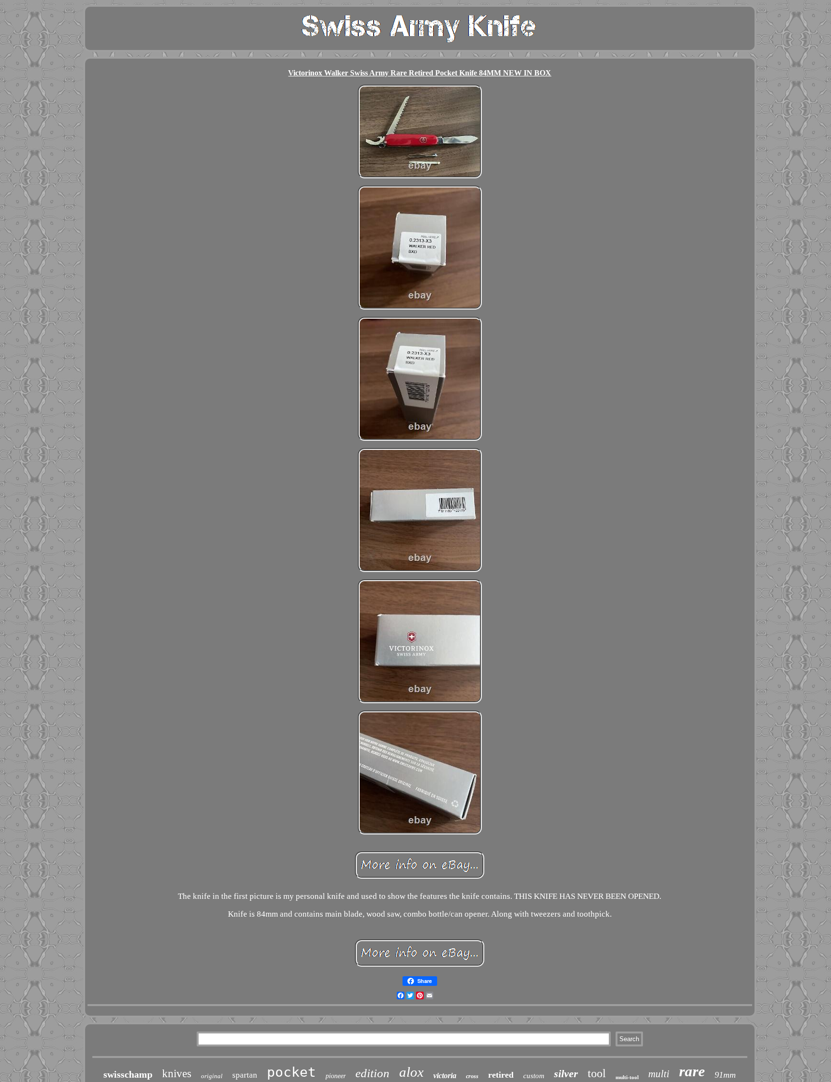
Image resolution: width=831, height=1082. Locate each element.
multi (658, 1074)
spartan (244, 1075)
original (212, 1076)
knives (176, 1074)
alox (411, 1072)
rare (692, 1071)
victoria (444, 1075)
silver (566, 1074)
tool (597, 1073)
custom (533, 1076)
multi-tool (627, 1077)
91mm (725, 1075)
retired (501, 1075)
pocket (291, 1072)
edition (372, 1073)
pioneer (336, 1076)
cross (472, 1076)
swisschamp (127, 1074)
